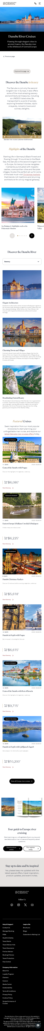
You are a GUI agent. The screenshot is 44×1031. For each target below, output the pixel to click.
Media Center (7, 984)
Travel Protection (8, 958)
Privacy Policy (7, 994)
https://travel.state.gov (33, 1025)
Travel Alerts (7, 941)
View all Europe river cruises (20, 781)
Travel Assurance (8, 948)
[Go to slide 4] (22, 235)
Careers (5, 981)
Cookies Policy (8, 998)
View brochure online (11, 849)
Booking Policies (8, 955)
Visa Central (7, 962)
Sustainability (7, 988)
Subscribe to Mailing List (31, 934)
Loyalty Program (8, 974)
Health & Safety (8, 938)
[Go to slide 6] (26, 235)
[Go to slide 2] (19, 235)
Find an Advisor (8, 951)
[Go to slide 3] (21, 235)
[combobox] (22, 261)
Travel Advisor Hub (9, 945)
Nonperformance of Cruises (9, 1002)
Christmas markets (31, 174)
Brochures (26, 928)
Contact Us (6, 928)
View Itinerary (7, 488)
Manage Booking (8, 931)
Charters (5, 977)
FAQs (4, 934)
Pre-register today (30, 849)
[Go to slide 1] (17, 235)
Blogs (25, 931)
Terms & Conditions (9, 991)
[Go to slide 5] (24, 235)
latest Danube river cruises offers (19, 434)
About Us (6, 971)
